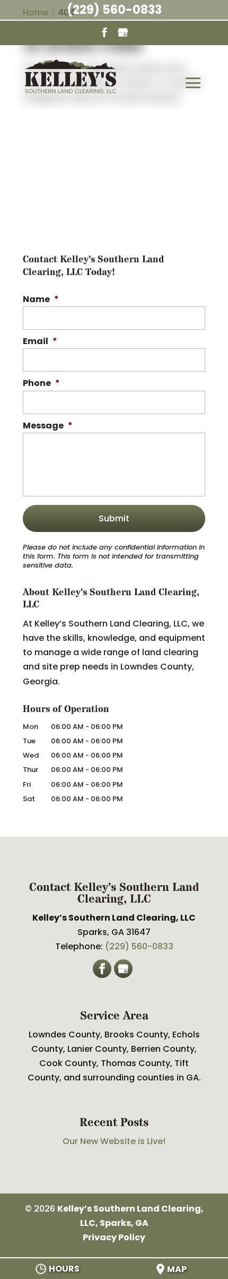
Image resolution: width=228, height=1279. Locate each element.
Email (40, 341)
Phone (41, 383)
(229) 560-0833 (114, 10)
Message (48, 426)
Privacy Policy (114, 1237)
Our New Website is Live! (114, 1141)
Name (41, 299)
